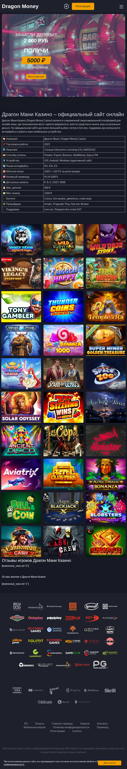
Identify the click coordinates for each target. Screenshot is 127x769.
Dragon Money (20, 6)
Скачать (77, 731)
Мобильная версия (35, 727)
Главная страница (62, 723)
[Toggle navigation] (121, 6)
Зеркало (85, 723)
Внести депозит (36, 76)
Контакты (102, 723)
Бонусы (39, 723)
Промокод (102, 727)
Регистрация (83, 6)
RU (26, 723)
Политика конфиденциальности (71, 727)
